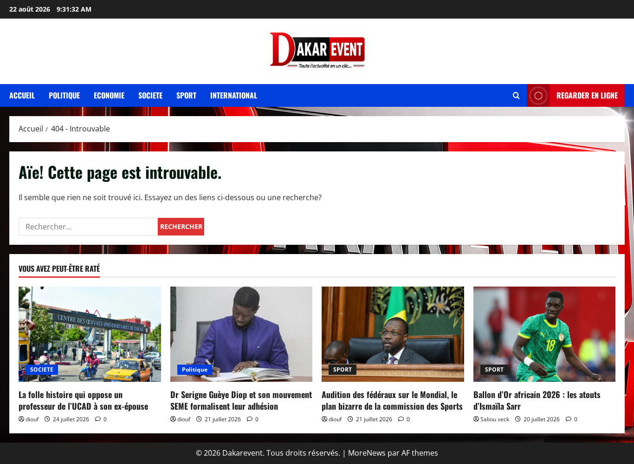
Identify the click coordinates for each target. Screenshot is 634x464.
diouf (32, 419)
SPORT (342, 369)
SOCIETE (41, 369)
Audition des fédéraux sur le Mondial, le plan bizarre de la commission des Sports (392, 400)
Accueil (22, 95)
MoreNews (367, 453)
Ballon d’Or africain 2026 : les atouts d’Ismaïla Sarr (537, 400)
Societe (150, 95)
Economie (109, 95)
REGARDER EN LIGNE (587, 95)
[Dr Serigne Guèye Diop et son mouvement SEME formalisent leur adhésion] (241, 334)
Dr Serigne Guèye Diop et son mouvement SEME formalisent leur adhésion (241, 400)
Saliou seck (494, 419)
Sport (186, 95)
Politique (64, 95)
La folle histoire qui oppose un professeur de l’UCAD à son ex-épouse (83, 400)
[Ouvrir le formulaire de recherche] (516, 95)
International (233, 95)
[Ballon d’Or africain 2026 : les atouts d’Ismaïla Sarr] (544, 334)
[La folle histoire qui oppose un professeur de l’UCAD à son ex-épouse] (90, 334)
